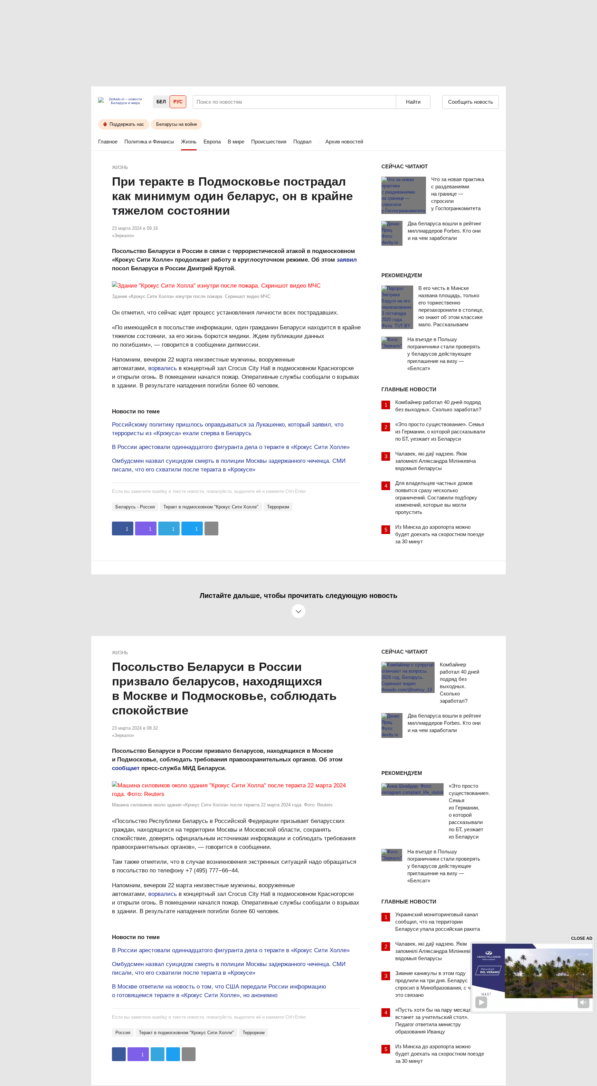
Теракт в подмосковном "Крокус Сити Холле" (210, 506)
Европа (212, 141)
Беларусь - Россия (135, 506)
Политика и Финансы (149, 141)
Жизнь (189, 141)
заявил (347, 259)
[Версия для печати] (211, 528)
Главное (107, 141)
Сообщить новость (470, 102)
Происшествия (268, 141)
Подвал (302, 141)
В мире (236, 141)
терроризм (278, 506)
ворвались (162, 368)
